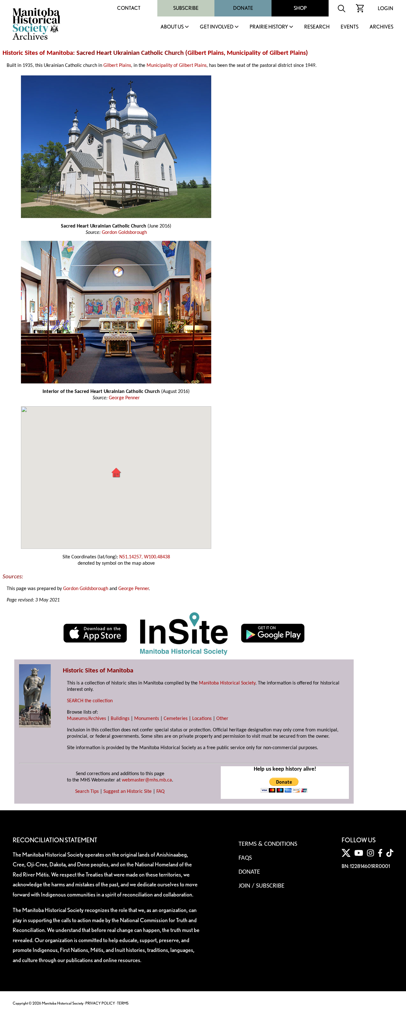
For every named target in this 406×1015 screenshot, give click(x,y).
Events (349, 27)
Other (222, 718)
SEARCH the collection (90, 700)
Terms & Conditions (268, 844)
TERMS (122, 1003)
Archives (381, 27)
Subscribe (186, 8)
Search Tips (87, 791)
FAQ (160, 791)
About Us (172, 27)
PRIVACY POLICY (100, 1003)
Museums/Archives (86, 718)
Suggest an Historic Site (127, 791)
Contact (129, 8)
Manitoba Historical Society (227, 683)
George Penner (124, 398)
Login (385, 8)
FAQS (245, 858)
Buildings (120, 718)
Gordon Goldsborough (124, 232)
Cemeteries (175, 718)
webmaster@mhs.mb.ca (147, 780)
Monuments (146, 718)
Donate (243, 8)
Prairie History (269, 27)
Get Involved (216, 27)
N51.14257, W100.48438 (144, 557)
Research (317, 27)
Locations (202, 718)
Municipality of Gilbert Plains (266, 53)
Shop (300, 8)
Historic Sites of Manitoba (38, 53)
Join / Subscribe (262, 886)
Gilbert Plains (205, 53)
